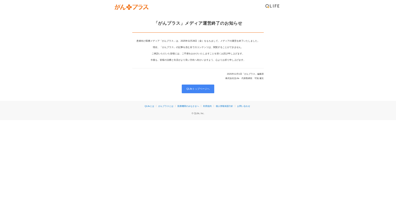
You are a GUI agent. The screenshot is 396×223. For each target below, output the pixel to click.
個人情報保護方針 (224, 106)
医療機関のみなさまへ (188, 106)
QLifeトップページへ (198, 88)
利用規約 (207, 106)
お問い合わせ (243, 106)
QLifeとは (149, 106)
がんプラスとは (165, 106)
